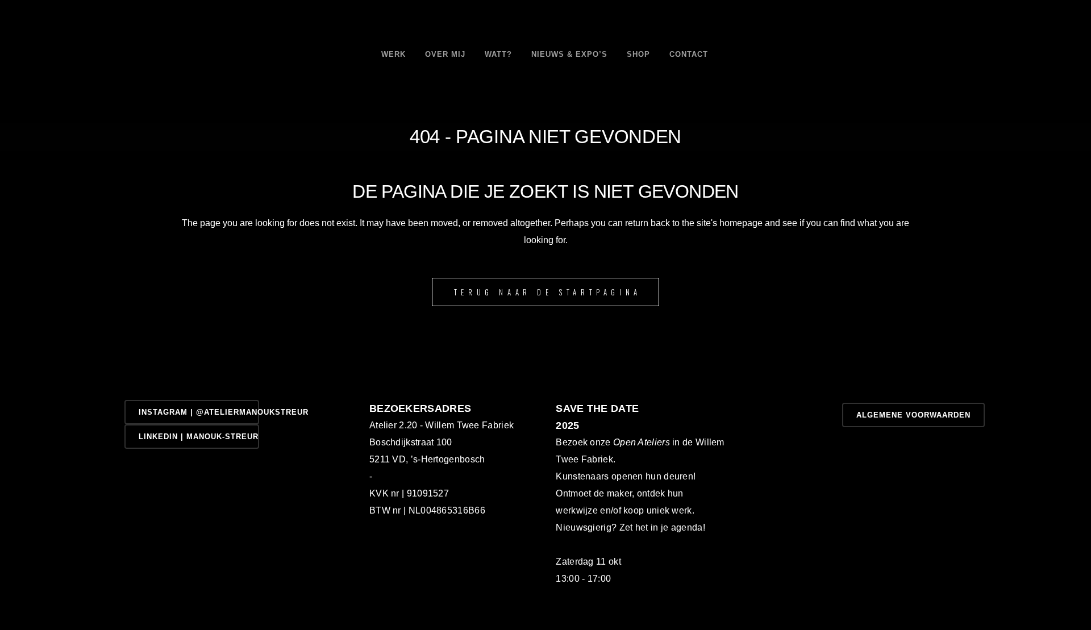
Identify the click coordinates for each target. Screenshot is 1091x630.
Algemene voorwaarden (913, 415)
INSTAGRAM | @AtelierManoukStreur (199, 412)
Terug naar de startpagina (548, 292)
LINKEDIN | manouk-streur (199, 436)
